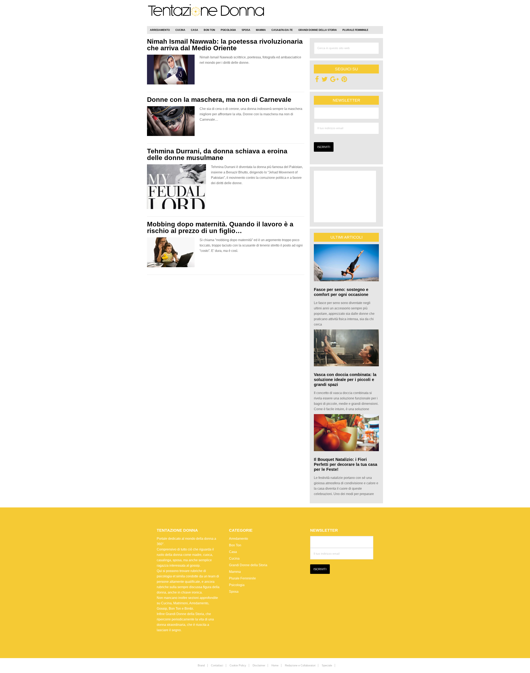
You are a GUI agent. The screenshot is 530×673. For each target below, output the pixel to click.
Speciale (327, 665)
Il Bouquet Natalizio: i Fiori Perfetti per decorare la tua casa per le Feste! (345, 464)
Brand (201, 665)
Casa (233, 552)
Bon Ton (235, 545)
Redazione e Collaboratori (300, 665)
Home (274, 665)
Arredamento (238, 538)
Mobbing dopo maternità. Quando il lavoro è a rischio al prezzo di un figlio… (220, 227)
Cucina (234, 558)
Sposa (233, 591)
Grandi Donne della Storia (248, 565)
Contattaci (217, 665)
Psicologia (237, 585)
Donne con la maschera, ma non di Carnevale (219, 99)
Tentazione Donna (206, 14)
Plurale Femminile (242, 578)
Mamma (235, 571)
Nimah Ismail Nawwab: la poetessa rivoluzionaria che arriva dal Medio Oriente (225, 45)
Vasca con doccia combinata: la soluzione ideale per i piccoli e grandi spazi (345, 379)
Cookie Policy (238, 665)
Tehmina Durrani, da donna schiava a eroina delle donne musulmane (217, 154)
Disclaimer (259, 665)
